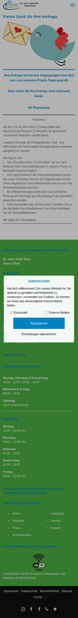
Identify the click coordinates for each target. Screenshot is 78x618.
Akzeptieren (38, 323)
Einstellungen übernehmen (39, 334)
